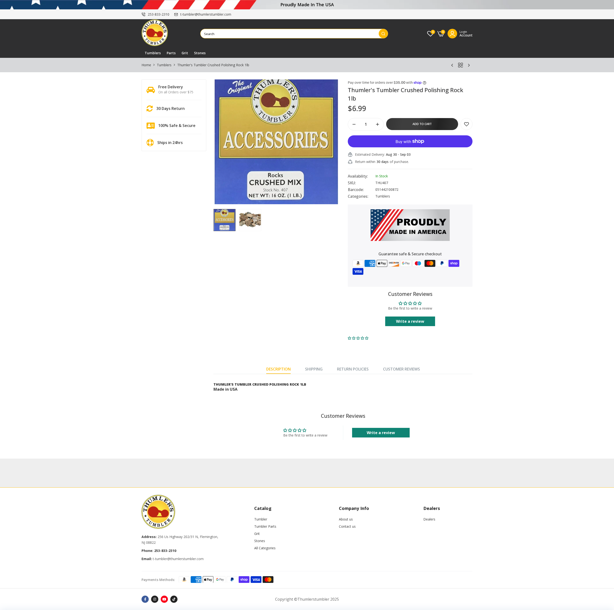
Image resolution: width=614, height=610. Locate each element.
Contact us (347, 526)
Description (278, 369)
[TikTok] (173, 599)
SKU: (352, 183)
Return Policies (353, 369)
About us (346, 519)
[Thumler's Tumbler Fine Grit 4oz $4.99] (468, 65)
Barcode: (356, 189)
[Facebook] (145, 599)
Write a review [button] (410, 321)
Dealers (429, 519)
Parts (171, 53)
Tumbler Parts (265, 526)
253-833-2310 (158, 14)
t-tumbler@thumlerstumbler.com (205, 14)
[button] (358, 338)
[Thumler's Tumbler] (155, 33)
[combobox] (290, 34)
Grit (185, 53)
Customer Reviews (401, 369)
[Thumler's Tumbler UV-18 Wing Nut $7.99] (452, 65)
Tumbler (260, 519)
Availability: (358, 176)
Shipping (314, 369)
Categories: (358, 196)
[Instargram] (154, 599)
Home (146, 65)
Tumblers (153, 53)
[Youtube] (164, 599)
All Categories (265, 548)
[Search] (383, 33)
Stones (200, 53)
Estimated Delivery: (370, 154)
